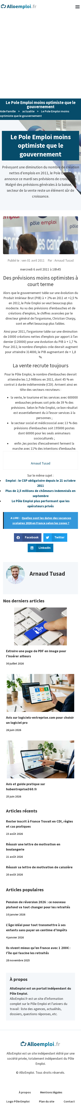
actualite (28, 111)
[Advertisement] (40, 56)
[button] (28, 537)
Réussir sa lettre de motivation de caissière (39, 867)
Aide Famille (8, 111)
